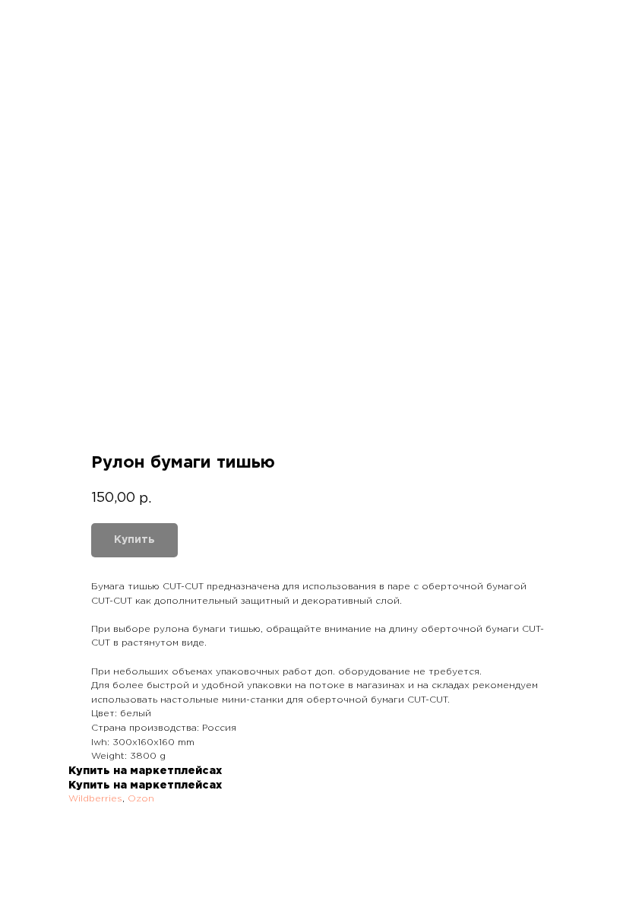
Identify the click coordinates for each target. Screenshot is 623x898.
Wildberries (95, 799)
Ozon (141, 799)
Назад (41, 21)
